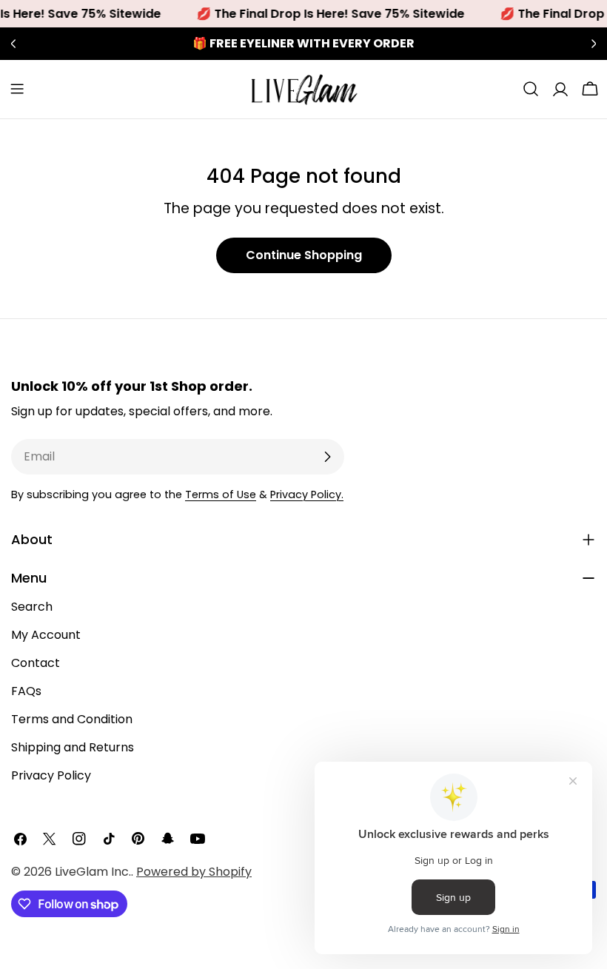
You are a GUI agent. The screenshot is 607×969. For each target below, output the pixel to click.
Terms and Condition (72, 719)
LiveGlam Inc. (93, 871)
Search (32, 606)
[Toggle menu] (17, 89)
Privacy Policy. (306, 494)
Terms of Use (220, 494)
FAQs (26, 691)
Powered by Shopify (194, 871)
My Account (46, 634)
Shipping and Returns (72, 747)
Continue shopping (304, 255)
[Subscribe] (327, 456)
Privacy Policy (51, 775)
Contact (35, 662)
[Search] (531, 89)
